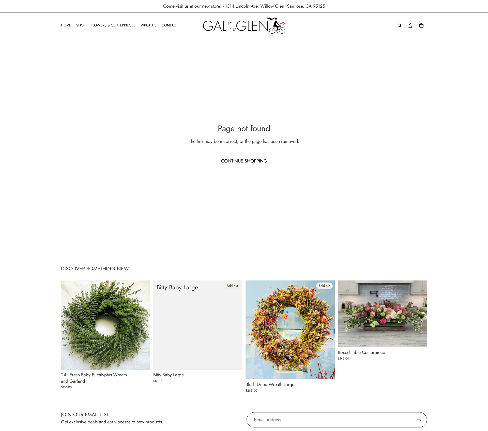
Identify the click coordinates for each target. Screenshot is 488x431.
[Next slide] (419, 314)
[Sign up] (419, 419)
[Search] (399, 25)
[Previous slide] (345, 314)
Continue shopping (244, 161)
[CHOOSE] (142, 361)
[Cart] (421, 25)
